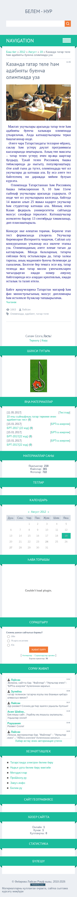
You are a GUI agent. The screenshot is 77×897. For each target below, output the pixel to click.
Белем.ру (16, 788)
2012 (22, 51)
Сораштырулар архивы (44, 655)
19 (41, 51)
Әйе (13, 636)
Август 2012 (38, 511)
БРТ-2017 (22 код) (18, 428)
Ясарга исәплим (19, 640)
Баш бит (11, 51)
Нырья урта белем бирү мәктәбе (30, 767)
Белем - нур (38, 11)
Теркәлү (34, 340)
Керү (45, 340)
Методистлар (18, 772)
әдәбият (30, 313)
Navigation (20, 40)
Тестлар (64, 412)
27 (10, 547)
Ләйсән (26, 309)
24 (46, 541)
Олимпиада (17, 313)
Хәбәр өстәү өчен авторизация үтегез (38, 740)
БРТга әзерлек (60, 423)
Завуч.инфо (17, 782)
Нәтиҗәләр (27, 655)
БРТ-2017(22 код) (17, 436)
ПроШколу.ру (18, 777)
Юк (12, 645)
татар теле (42, 313)
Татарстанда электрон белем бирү (31, 762)
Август (32, 51)
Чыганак (11, 302)
